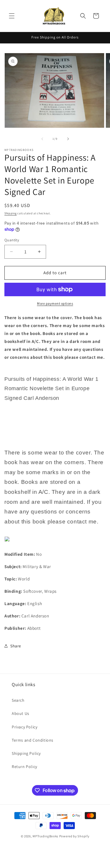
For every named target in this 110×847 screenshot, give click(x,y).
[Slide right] (68, 138)
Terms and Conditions (32, 740)
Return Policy (24, 766)
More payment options (55, 303)
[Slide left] (42, 138)
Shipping (10, 213)
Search (18, 700)
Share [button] (15, 646)
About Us (20, 713)
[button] (11, 15)
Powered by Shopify (74, 836)
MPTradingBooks (45, 836)
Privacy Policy (24, 727)
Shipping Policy (26, 753)
